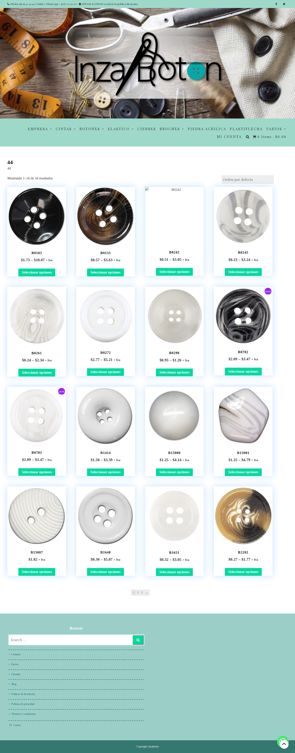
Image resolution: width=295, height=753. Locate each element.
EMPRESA (38, 129)
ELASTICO (119, 129)
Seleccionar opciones (37, 272)
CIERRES (146, 129)
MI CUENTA (229, 136)
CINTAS (64, 129)
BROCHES (170, 129)
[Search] (138, 640)
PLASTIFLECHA (246, 129)
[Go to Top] (284, 744)
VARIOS (274, 129)
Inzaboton (154, 746)
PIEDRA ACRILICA (207, 129)
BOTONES (89, 129)
